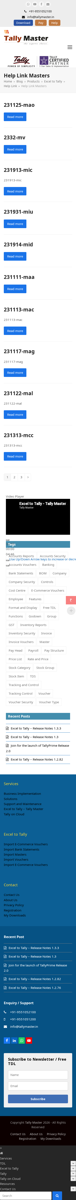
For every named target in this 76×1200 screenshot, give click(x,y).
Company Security (22, 582)
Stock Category (19, 667)
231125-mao (19, 104)
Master (44, 642)
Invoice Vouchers (21, 642)
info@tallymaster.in (24, 1026)
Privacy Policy (14, 905)
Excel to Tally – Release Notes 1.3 (34, 737)
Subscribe (38, 1099)
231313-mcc (18, 435)
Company (59, 573)
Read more (15, 117)
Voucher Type (49, 702)
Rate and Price (38, 659)
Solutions (10, 799)
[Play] (7, 540)
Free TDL (49, 607)
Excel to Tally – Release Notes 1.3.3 (36, 728)
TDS (33, 676)
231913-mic (18, 169)
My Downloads (15, 915)
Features (35, 599)
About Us (10, 900)
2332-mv (14, 137)
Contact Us (11, 895)
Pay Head (15, 650)
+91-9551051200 (23, 1019)
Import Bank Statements (21, 849)
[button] (70, 47)
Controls (47, 582)
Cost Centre (17, 590)
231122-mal (18, 393)
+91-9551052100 (23, 1012)
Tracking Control (21, 693)
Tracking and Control (24, 685)
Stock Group (45, 667)
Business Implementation (22, 793)
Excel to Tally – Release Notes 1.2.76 (35, 988)
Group (51, 616)
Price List (15, 659)
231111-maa (19, 276)
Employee (16, 599)
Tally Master (33, 1122)
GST (11, 625)
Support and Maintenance (22, 804)
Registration (12, 910)
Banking (48, 564)
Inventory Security (22, 633)
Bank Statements (21, 573)
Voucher (44, 693)
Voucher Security (21, 702)
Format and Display (23, 607)
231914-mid (18, 244)
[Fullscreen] (7, 565)
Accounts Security (53, 556)
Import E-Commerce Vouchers (26, 844)
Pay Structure (54, 650)
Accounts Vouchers (22, 564)
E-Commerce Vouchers (47, 590)
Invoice (46, 633)
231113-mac (19, 309)
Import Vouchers (16, 859)
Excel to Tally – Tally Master (23, 809)
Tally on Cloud (14, 814)
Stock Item (16, 676)
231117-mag (19, 351)
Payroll (33, 650)
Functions (16, 616)
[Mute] (7, 560)
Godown (35, 616)
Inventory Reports (33, 625)
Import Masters (15, 854)
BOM (43, 573)
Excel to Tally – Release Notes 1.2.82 (37, 759)
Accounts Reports (21, 556)
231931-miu (18, 211)
